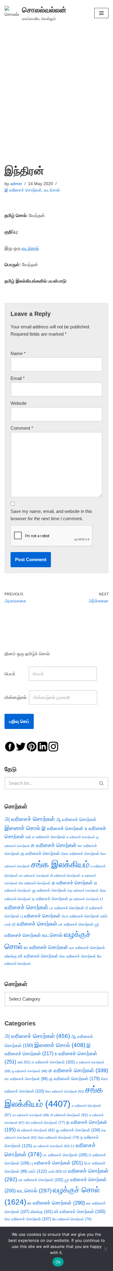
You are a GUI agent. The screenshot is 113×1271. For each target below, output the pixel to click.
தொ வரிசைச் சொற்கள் (58, 1137)
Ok (58, 1261)
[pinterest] (31, 746)
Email (18, 378)
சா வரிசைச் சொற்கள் (34, 875)
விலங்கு (11, 956)
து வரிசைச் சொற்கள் (49, 890)
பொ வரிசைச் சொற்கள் (80, 916)
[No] (105, 1249)
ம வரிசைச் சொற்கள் (34, 924)
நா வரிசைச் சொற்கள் (84, 899)
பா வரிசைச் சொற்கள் (66, 908)
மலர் (8, 924)
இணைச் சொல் (22, 828)
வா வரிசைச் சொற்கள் (87, 947)
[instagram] (53, 746)
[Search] (101, 783)
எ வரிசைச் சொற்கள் (48, 837)
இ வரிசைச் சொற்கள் (23, 190)
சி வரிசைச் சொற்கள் (65, 875)
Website (19, 403)
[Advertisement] (56, 86)
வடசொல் (52, 190)
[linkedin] (42, 746)
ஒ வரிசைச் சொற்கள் (29, 1071)
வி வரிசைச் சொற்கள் (38, 955)
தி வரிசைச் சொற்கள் (36, 1130)
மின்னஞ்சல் (16, 697)
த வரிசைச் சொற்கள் (72, 882)
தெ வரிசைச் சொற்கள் (83, 890)
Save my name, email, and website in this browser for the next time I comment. (51, 515)
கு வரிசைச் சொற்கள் (40, 853)
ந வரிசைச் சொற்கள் (50, 898)
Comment (22, 428)
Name (18, 353)
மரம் (104, 916)
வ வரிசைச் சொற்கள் (46, 947)
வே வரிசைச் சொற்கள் (72, 1219)
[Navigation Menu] (101, 13)
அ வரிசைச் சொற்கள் (30, 818)
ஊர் (28, 837)
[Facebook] (10, 746)
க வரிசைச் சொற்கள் (54, 845)
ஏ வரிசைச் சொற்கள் (81, 837)
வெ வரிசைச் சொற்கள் (77, 956)
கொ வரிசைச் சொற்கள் (80, 853)
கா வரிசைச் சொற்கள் (26, 1078)
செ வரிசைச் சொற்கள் (35, 883)
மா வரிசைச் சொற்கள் (75, 924)
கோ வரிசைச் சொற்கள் (64, 1091)
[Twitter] (20, 746)
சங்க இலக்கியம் (60, 864)
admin (16, 183)
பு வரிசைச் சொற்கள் (40, 915)
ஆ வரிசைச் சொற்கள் (76, 819)
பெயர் (16, 673)
